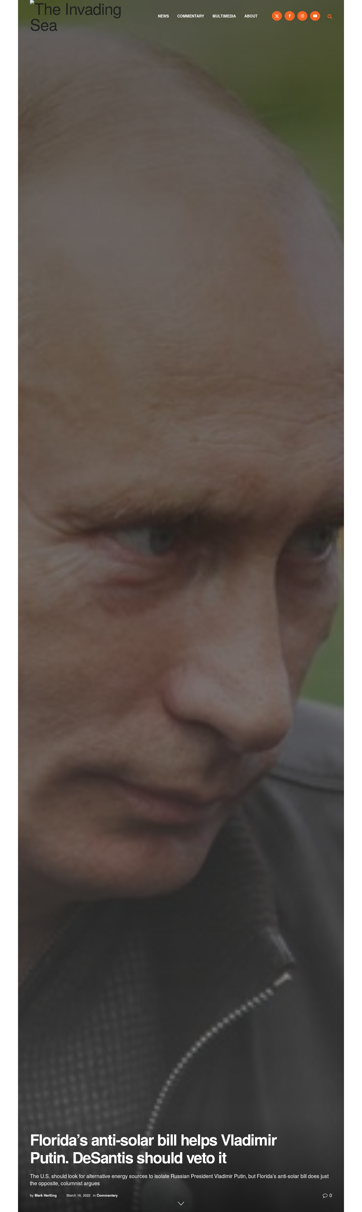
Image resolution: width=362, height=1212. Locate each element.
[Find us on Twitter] (277, 16)
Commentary (190, 16)
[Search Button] (330, 16)
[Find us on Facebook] (290, 16)
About (251, 16)
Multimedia (224, 16)
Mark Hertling (46, 1195)
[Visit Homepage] (83, 16)
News (163, 16)
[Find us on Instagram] (302, 16)
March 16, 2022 (78, 1195)
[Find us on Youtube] (315, 16)
